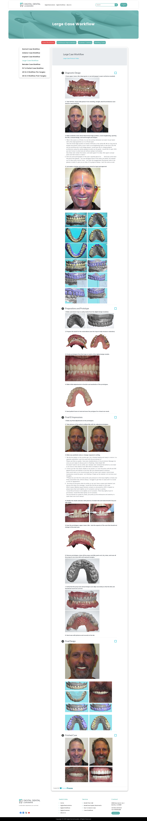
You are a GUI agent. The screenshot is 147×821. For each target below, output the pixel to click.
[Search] (116, 4)
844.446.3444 (118, 808)
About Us (69, 5)
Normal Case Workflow (31, 49)
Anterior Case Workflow (31, 53)
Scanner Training (85, 42)
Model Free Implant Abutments (93, 805)
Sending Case (100, 42)
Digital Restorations (50, 5)
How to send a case (90, 808)
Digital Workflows (60, 5)
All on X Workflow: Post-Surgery (34, 76)
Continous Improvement (66, 42)
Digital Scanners (65, 810)
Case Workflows (48, 42)
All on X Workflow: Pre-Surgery (33, 72)
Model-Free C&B (88, 803)
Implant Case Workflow (31, 57)
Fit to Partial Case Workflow (33, 68)
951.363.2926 (117, 809)
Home (62, 803)
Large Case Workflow (30, 60)
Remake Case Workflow (31, 64)
